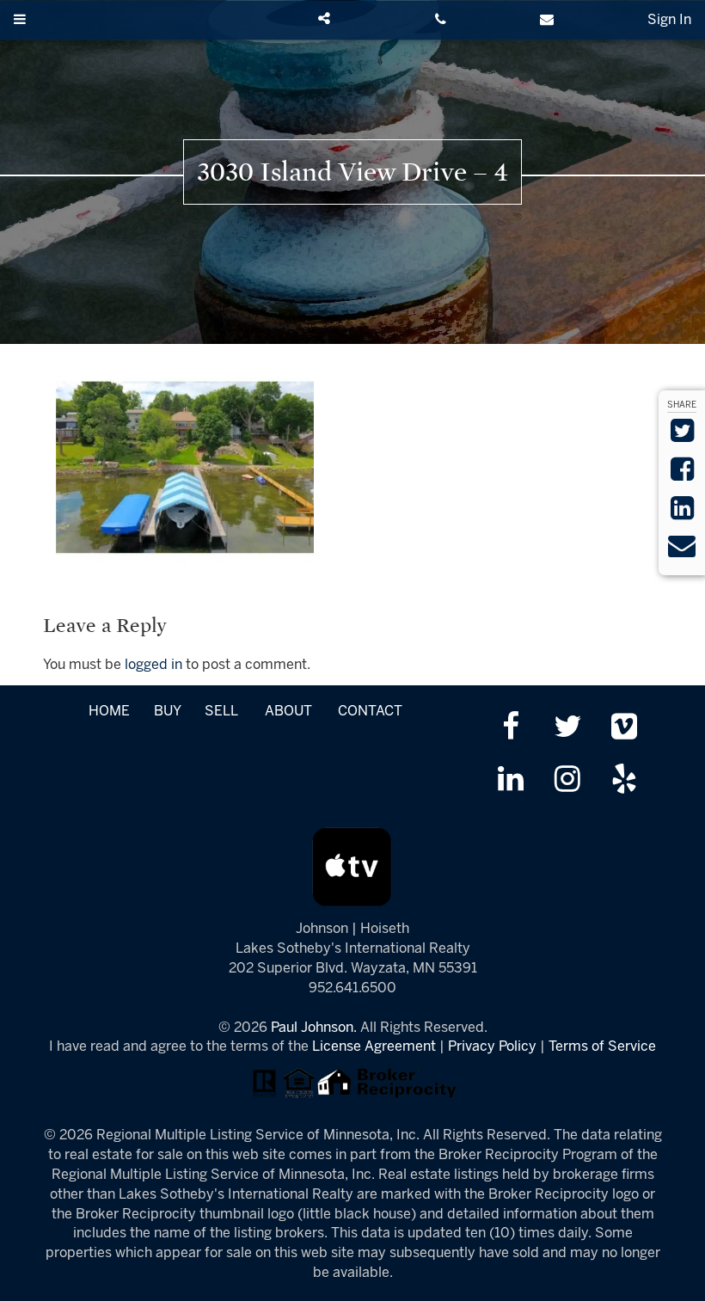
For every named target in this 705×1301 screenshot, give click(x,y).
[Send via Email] (682, 551)
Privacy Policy (492, 1046)
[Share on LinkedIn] (682, 513)
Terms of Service (602, 1046)
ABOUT (288, 711)
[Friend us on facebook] (510, 729)
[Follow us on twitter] (567, 729)
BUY (167, 711)
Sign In (669, 20)
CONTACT (370, 711)
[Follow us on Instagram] (567, 781)
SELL (221, 711)
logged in (153, 665)
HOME (109, 711)
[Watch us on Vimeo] (624, 729)
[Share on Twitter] (682, 436)
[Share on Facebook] (682, 475)
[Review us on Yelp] (624, 781)
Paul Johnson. (314, 1028)
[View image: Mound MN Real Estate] (185, 467)
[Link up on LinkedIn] (510, 781)
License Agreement (374, 1046)
